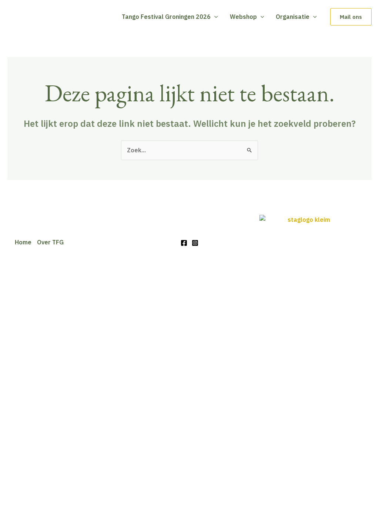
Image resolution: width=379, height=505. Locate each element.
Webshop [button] (243, 16)
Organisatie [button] (292, 16)
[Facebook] (184, 243)
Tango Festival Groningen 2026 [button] (166, 16)
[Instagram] (195, 243)
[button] (214, 17)
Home (23, 242)
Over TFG (50, 242)
